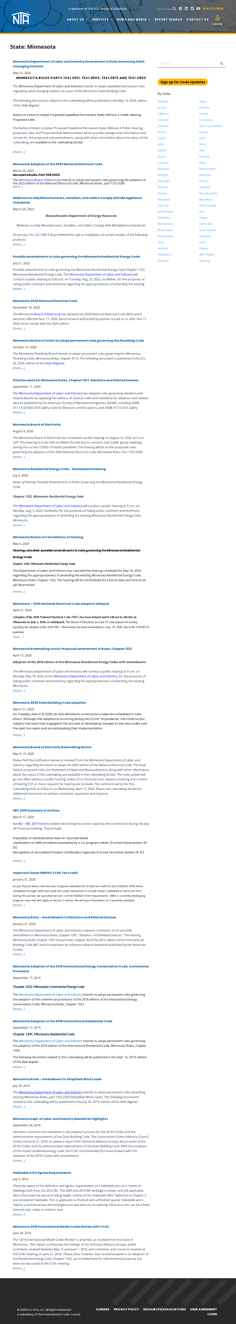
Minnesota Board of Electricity (39, 180)
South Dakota (165, 236)
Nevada (162, 193)
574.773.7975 (213, 9)
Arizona (162, 107)
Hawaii (161, 138)
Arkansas (204, 107)
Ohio (202, 211)
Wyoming (204, 260)
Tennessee (204, 236)
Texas (161, 242)
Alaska (202, 101)
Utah (202, 242)
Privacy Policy (126, 1309)
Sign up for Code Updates (182, 82)
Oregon (203, 217)
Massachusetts (207, 169)
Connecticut (206, 120)
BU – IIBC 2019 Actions (34, 824)
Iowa (202, 150)
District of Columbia (210, 126)
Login (212, 1314)
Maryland (163, 169)
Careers (103, 1309)
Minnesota (205, 175)
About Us (75, 19)
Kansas (162, 156)
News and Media (132, 19)
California (163, 113)
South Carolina (207, 230)
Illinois (202, 144)
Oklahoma (164, 217)
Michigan (163, 175)
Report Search (169, 19)
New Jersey (164, 199)
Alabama (163, 101)
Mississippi (163, 181)
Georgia (203, 132)
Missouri (204, 181)
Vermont (163, 248)
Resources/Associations (164, 1309)
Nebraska (204, 187)
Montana (163, 187)
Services (100, 19)
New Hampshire (208, 193)
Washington (164, 254)
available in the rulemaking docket (59, 142)
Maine (202, 162)
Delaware (163, 126)
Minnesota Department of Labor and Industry (50, 86)
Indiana (162, 150)
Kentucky (204, 156)
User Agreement (203, 1309)
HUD (202, 138)
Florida (162, 132)
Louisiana (163, 162)
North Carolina (207, 205)
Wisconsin (163, 260)
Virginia (203, 248)
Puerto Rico (205, 224)
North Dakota (166, 211)
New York (163, 205)
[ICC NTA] (39, 15)
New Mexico (206, 199)
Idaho (161, 144)
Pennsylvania (165, 224)
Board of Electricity (47, 314)
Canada (203, 113)
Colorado (163, 120)
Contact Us (197, 19)
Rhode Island (165, 230)
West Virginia (206, 254)
